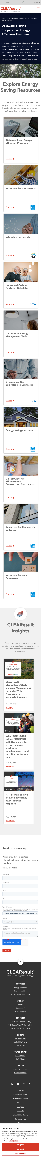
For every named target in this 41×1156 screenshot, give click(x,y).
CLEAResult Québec (20, 1099)
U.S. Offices (20, 1059)
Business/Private (20, 1011)
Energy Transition (20, 991)
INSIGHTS (20, 1035)
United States (20, 1052)
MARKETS (20, 1001)
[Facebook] (29, 1084)
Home (3, 18)
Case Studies (20, 1045)
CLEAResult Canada (20, 1094)
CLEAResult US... (20, 1090)
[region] (20, 1139)
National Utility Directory (20, 1115)
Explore (9, 159)
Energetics (20, 1107)
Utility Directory (12, 18)
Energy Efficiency (20, 988)
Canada (7, 2)
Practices (20, 984)
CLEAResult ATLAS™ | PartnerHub (20, 1025)
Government (20, 1008)
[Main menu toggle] (38, 9)
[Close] (37, 1125)
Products (20, 1018)
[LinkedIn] (12, 1084)
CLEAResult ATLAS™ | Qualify (20, 1022)
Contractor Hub (20, 1119)
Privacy (20, 1123)
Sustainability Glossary (20, 1042)
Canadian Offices (20, 1073)
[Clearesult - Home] (20, 973)
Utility (20, 1005)
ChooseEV (20, 1111)
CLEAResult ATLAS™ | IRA (20, 1028)
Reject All (20, 1149)
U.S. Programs (20, 1056)
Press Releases (20, 1039)
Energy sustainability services (20, 994)
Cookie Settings (20, 1153)
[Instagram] (24, 1084)
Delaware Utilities (24, 18)
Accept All (20, 1145)
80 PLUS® (20, 1103)
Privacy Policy (13, 1141)
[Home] (11, 9)
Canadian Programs (20, 1069)
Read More (10, 708)
